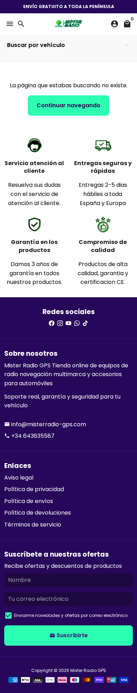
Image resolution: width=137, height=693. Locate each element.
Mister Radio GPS (88, 670)
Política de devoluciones (37, 513)
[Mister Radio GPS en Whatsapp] (77, 323)
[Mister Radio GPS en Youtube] (68, 323)
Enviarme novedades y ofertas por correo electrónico (71, 615)
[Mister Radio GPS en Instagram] (60, 323)
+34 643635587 (29, 436)
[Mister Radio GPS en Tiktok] (85, 323)
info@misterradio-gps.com (45, 424)
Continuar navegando (68, 105)
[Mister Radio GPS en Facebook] (51, 323)
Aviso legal (18, 478)
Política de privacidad (34, 489)
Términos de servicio (32, 525)
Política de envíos (28, 501)
